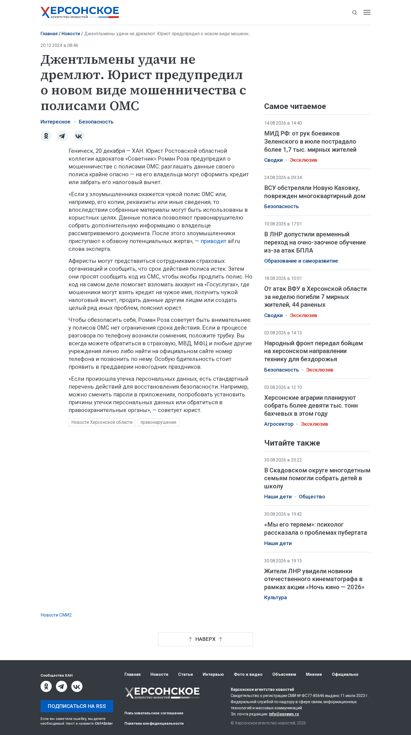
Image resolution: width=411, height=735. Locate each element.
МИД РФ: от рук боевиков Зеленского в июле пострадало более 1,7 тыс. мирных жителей (310, 141)
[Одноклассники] (46, 135)
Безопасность (96, 122)
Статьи (185, 674)
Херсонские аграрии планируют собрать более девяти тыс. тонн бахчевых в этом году (311, 405)
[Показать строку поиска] (354, 12)
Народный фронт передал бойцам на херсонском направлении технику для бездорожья (313, 351)
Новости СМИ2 (56, 615)
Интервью (213, 674)
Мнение (314, 674)
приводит (213, 241)
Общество (312, 497)
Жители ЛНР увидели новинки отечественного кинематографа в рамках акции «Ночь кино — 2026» (314, 579)
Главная (49, 33)
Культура (275, 598)
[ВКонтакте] (79, 135)
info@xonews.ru (284, 714)
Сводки (273, 160)
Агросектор (279, 424)
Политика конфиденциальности (154, 723)
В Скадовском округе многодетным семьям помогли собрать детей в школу (317, 478)
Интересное (55, 122)
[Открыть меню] (367, 12)
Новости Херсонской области (102, 422)
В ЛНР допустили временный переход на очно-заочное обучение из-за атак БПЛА (315, 242)
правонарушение (158, 422)
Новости (71, 33)
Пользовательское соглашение (154, 713)
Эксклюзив (303, 160)
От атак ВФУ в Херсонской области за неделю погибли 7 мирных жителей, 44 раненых (315, 296)
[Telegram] (62, 135)
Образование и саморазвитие (301, 261)
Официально (345, 674)
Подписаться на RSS (77, 706)
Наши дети (278, 497)
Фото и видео (248, 674)
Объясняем (284, 674)
